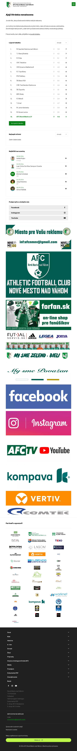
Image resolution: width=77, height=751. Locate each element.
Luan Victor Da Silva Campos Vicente (29, 166)
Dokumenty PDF (12, 673)
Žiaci (9, 653)
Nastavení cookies (11, 729)
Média (9, 665)
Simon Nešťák (21, 190)
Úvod (9, 632)
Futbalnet (10, 696)
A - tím (9, 644)
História (10, 640)
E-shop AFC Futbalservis (15, 704)
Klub (8, 636)
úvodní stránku (35, 34)
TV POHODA (11, 694)
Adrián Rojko (20, 158)
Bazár (9, 681)
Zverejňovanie (12, 677)
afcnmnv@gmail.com (16, 719)
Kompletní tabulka (17, 123)
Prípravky (10, 657)
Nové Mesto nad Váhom (15, 691)
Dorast (9, 648)
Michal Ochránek (22, 174)
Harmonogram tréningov (15, 699)
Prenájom (10, 669)
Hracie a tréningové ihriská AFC (18, 661)
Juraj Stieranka (21, 182)
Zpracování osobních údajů (14, 726)
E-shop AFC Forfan (13, 706)
